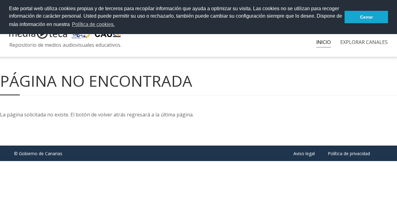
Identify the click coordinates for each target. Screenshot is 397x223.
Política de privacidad (349, 153)
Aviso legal (304, 153)
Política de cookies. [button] (93, 24)
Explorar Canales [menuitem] (364, 42)
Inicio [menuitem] (323, 42)
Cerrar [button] (366, 17)
